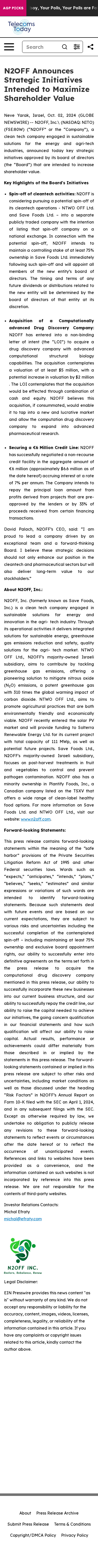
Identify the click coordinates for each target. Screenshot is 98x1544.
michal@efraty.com (23, 1218)
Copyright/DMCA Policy (33, 1535)
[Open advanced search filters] (77, 47)
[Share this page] (90, 47)
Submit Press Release (28, 1524)
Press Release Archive (57, 1513)
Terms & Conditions (72, 1524)
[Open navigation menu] (9, 47)
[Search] (65, 47)
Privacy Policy (74, 1535)
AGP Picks (13, 8)
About (25, 1513)
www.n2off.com (36, 819)
